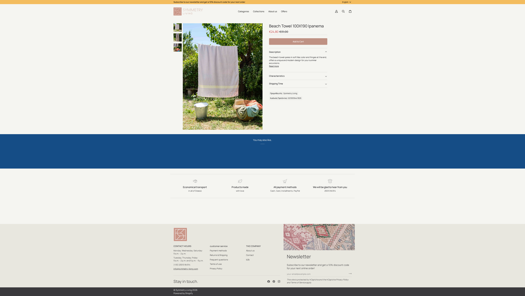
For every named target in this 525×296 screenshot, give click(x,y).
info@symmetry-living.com (185, 268)
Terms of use (216, 264)
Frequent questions (219, 259)
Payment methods (218, 250)
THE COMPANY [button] (253, 246)
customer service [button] (219, 246)
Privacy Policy (342, 279)
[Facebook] (268, 281)
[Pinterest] (274, 281)
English (345, 2)
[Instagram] (279, 281)
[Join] (349, 273)
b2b (248, 259)
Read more (274, 66)
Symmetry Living (184, 289)
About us (250, 250)
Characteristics (277, 75)
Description (275, 51)
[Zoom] (222, 76)
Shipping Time (276, 83)
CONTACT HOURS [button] (182, 246)
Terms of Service (298, 282)
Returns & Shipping (219, 255)
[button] (243, 11)
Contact (250, 255)
